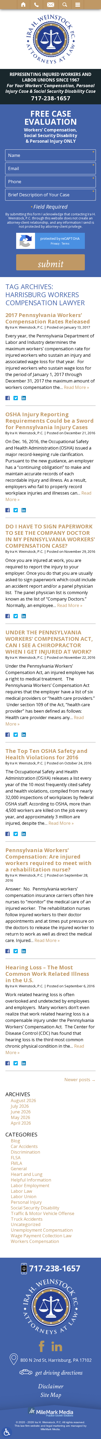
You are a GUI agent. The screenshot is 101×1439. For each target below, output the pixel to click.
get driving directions (58, 1372)
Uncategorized (25, 1224)
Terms (65, 243)
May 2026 (20, 1117)
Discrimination (25, 1152)
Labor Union (23, 1196)
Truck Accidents (27, 1219)
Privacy (55, 243)
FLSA (15, 1158)
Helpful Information (31, 1180)
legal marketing (55, 1425)
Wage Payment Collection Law (41, 1236)
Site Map (50, 1395)
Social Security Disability (35, 1208)
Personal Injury (26, 1202)
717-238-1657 (50, 98)
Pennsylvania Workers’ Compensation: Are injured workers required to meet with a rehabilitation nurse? (48, 860)
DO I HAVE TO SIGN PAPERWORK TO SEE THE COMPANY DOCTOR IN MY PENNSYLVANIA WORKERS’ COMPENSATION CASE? (50, 536)
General (19, 1169)
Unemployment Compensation (42, 1230)
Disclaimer (50, 1386)
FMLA (16, 1163)
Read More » (76, 387)
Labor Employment (30, 1185)
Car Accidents (24, 1146)
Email (50, 4)
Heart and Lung (27, 1174)
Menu (77, 4)
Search (64, 4)
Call (36, 4)
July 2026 (20, 1106)
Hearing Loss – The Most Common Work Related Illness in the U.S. (47, 974)
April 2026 (21, 1123)
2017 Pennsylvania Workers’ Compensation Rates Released (47, 318)
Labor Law (21, 1191)
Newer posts (80, 1080)
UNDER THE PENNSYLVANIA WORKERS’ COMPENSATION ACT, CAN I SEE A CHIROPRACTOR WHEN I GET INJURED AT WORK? (49, 642)
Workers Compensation (35, 1241)
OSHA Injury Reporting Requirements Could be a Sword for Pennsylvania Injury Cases (49, 421)
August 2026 (23, 1100)
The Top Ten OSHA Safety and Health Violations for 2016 (46, 754)
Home (23, 4)
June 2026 (21, 1112)
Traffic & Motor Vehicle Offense (42, 1213)
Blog (15, 1141)
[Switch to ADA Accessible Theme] (6, 1432)
